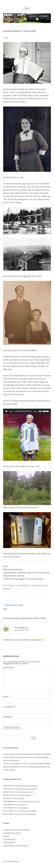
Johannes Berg (25, 795)
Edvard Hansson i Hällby (27, 789)
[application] (27, 411)
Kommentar (9, 667)
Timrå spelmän (9, 842)
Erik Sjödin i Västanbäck (28, 785)
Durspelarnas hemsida (12, 833)
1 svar (5, 37)
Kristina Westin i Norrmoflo (28, 801)
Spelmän (24, 585)
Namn (6, 696)
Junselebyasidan (9, 839)
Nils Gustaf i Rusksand (28, 811)
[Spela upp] (6, 411)
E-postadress (9, 706)
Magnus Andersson (25, 792)
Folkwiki (6, 836)
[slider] (46, 411)
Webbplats (8, 717)
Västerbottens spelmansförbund (16, 845)
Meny (27, 8)
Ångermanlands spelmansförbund (16, 829)
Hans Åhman (22, 804)
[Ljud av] (40, 411)
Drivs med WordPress (11, 861)
